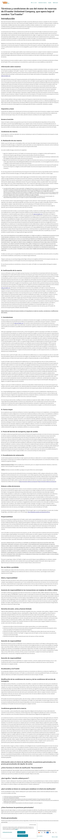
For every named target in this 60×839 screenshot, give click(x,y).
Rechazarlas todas (21, 832)
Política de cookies (38, 836)
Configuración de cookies (7, 832)
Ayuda (49, 2)
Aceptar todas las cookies (22, 835)
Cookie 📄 (17, 829)
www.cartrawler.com (5, 75)
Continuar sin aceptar (32, 824)
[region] (19, 830)
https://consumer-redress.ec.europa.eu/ (47, 481)
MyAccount (55, 2)
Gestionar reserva (42, 2)
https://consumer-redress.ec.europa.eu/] (28, 481)
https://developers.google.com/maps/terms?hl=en (39, 512)
